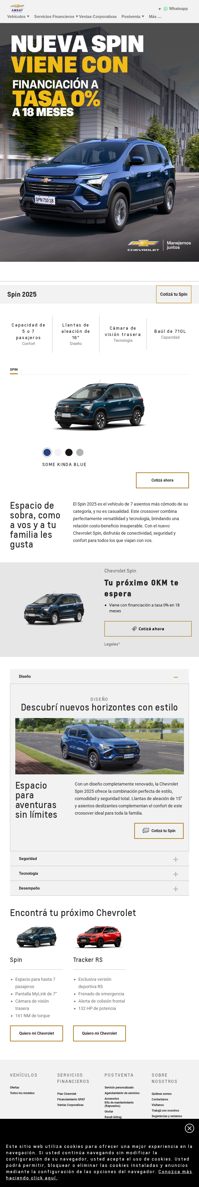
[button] (99, 676)
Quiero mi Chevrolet (36, 1033)
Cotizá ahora (162, 480)
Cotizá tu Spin (162, 830)
